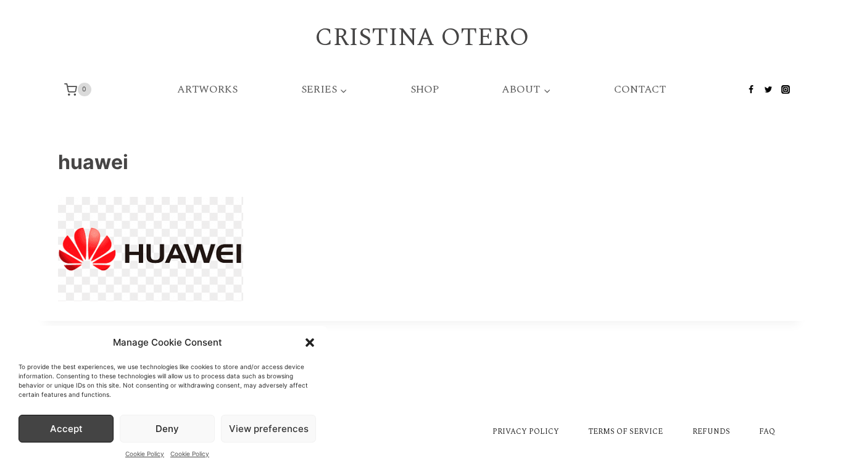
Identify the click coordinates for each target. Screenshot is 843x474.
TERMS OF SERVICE (625, 432)
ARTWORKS (207, 89)
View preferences (269, 428)
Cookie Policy (144, 453)
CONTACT (640, 89)
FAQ (767, 432)
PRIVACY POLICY (525, 432)
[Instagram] (785, 89)
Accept (66, 428)
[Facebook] (751, 89)
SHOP (424, 89)
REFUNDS (711, 432)
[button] (310, 342)
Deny (167, 428)
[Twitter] (768, 89)
